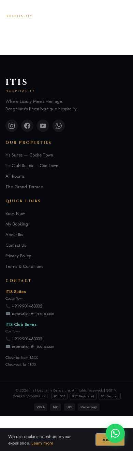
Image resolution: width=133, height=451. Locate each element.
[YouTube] (43, 126)
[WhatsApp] (59, 126)
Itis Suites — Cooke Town (29, 155)
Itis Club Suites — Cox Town (31, 165)
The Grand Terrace (24, 186)
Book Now (15, 213)
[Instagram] (11, 126)
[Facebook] (27, 126)
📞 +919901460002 (23, 306)
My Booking (16, 224)
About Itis (14, 234)
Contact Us (15, 245)
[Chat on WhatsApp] (115, 433)
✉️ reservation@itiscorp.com (29, 314)
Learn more (42, 443)
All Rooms (15, 176)
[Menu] (122, 12)
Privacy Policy (18, 255)
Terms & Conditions (24, 266)
